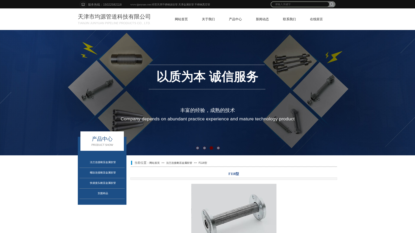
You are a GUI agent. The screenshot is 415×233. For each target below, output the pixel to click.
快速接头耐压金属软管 (103, 182)
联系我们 (289, 19)
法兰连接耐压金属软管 (103, 162)
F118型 (203, 162)
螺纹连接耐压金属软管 (103, 172)
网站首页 (181, 19)
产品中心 (235, 19)
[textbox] (300, 4)
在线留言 (316, 19)
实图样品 (103, 193)
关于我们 (208, 19)
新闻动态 (262, 19)
